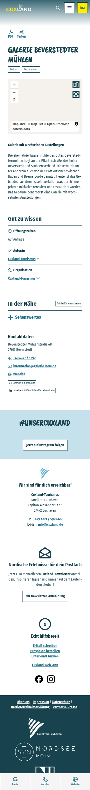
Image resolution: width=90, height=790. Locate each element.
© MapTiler (35, 124)
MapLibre (19, 124)
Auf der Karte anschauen (69, 303)
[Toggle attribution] (77, 124)
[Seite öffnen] (45, 728)
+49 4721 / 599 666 (48, 519)
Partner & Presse (65, 707)
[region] (45, 106)
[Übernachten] (82, 7)
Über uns (23, 702)
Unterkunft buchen (45, 656)
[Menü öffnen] (69, 7)
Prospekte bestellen (45, 651)
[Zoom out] (14, 92)
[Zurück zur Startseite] (19, 8)
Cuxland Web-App (45, 665)
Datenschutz (61, 702)
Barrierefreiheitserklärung (30, 707)
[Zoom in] (14, 84)
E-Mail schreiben (45, 646)
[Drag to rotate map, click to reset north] (14, 99)
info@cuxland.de (50, 524)
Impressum (41, 702)
